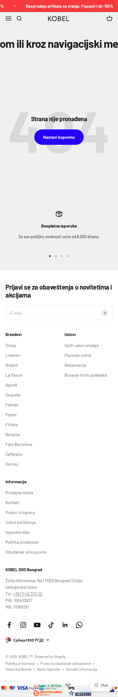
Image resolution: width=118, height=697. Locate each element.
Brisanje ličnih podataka (85, 375)
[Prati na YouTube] (37, 625)
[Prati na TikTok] (51, 625)
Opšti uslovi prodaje (81, 345)
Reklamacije (75, 365)
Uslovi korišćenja (20, 522)
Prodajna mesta (19, 492)
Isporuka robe (17, 532)
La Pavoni (14, 375)
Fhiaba (11, 424)
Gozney (11, 464)
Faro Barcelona (18, 444)
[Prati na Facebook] (9, 625)
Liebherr (13, 355)
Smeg (10, 345)
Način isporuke (48, 669)
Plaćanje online (77, 355)
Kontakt (12, 502)
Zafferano (14, 454)
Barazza (12, 434)
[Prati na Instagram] (23, 625)
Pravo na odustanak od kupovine (65, 663)
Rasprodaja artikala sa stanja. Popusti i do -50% (67, 6)
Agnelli (11, 384)
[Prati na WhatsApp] (79, 625)
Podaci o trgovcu (20, 512)
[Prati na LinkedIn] (65, 625)
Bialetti (11, 365)
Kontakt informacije (81, 669)
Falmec (12, 404)
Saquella (13, 394)
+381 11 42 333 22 (27, 593)
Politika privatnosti (22, 542)
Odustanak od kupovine (26, 551)
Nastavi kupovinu (59, 137)
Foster (11, 414)
